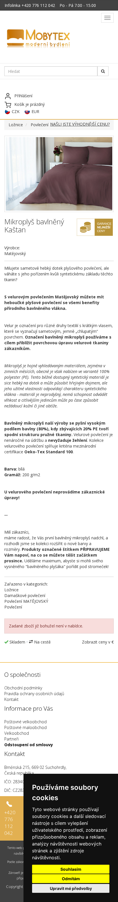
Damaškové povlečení (24, 595)
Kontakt (11, 699)
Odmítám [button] (71, 878)
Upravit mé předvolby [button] (71, 888)
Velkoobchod (16, 733)
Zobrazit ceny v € (98, 642)
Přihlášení (23, 95)
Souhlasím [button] (70, 869)
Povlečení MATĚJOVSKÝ (26, 601)
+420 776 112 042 (38, 5)
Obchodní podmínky (23, 688)
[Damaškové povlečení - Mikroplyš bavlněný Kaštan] (59, 174)
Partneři (11, 739)
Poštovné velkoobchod (25, 721)
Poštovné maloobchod (25, 727)
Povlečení (39, 124)
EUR (35, 111)
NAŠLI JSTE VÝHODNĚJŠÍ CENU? (80, 124)
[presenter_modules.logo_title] (52, 39)
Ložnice (16, 124)
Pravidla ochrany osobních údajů (34, 693)
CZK (15, 111)
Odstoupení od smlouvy (28, 744)
